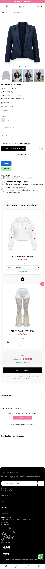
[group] (6, 75)
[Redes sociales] (42, 284)
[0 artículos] (42, 6)
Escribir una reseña (22, 418)
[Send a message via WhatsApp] (40, 556)
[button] (42, 289)
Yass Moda (14, 88)
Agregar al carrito (22, 370)
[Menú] (2, 6)
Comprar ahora (22, 155)
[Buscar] (7, 6)
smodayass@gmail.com (9, 528)
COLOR (22, 263)
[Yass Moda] (22, 6)
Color (22, 338)
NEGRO (6, 111)
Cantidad (4, 135)
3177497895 (5, 524)
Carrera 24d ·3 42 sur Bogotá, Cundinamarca (16, 519)
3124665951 (4, 522)
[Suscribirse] (41, 483)
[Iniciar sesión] (37, 6)
